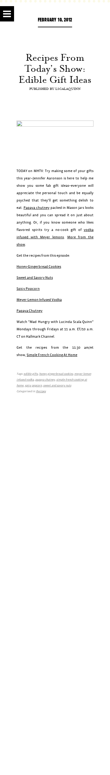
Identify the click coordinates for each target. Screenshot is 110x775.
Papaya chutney (37, 208)
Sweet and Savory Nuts (34, 278)
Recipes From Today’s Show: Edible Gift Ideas (55, 68)
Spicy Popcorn (28, 289)
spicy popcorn (33, 385)
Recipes (41, 391)
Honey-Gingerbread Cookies (38, 267)
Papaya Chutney (29, 311)
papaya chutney (45, 380)
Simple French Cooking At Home (52, 355)
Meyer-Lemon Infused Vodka (39, 300)
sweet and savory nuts (57, 385)
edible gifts (31, 374)
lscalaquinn (68, 88)
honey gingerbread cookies (56, 374)
